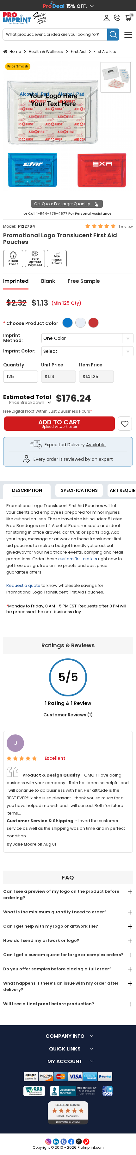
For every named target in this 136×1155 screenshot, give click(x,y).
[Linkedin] (56, 1142)
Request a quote (23, 585)
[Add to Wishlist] (128, 420)
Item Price (90, 365)
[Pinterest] (86, 1142)
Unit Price (52, 365)
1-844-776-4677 (51, 213)
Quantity (13, 365)
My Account (64, 1061)
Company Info (65, 1036)
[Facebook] (71, 1142)
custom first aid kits (77, 559)
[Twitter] (79, 1142)
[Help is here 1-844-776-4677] (117, 18)
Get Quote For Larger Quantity (62, 203)
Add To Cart (59, 423)
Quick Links (65, 1048)
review (127, 226)
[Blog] (63, 1142)
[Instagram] (48, 1142)
